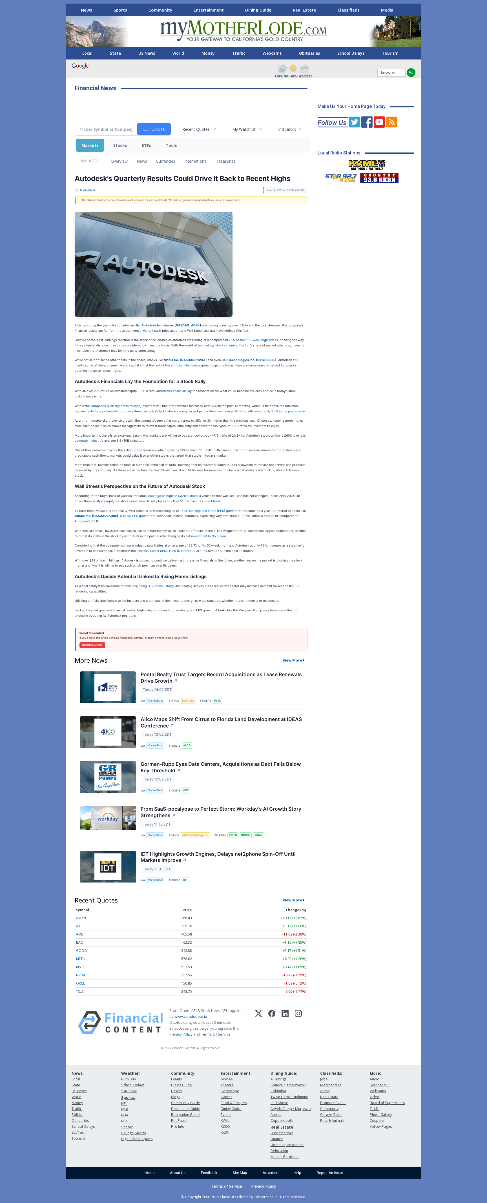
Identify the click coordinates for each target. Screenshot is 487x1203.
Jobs (323, 1079)
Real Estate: (283, 1127)
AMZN (233, 835)
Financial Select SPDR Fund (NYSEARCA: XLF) (170, 551)
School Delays (350, 53)
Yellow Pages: (381, 1126)
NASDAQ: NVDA (193, 360)
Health (176, 1091)
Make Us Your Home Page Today (352, 106)
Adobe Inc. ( (84, 516)
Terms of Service (226, 1186)
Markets (90, 145)
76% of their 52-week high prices (253, 340)
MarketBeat (155, 700)
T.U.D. (374, 1108)
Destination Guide (185, 1108)
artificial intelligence (185, 365)
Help (297, 1173)
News (86, 10)
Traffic (238, 53)
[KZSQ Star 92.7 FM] (338, 176)
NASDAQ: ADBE (105, 516)
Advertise (270, 1173)
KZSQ (225, 1126)
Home (149, 1173)
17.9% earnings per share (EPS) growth (208, 511)
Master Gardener (285, 1156)
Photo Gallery (381, 1114)
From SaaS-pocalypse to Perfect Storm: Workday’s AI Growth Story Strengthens (221, 812)
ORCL (80, 983)
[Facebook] (272, 1023)
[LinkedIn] (285, 1023)
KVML (225, 1120)
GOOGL (245, 835)
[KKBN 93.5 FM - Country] (379, 176)
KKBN (225, 1132)
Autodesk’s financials (171, 391)
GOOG (81, 950)
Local (87, 53)
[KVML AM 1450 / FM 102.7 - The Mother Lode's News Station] (367, 163)
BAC (79, 942)
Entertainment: (236, 1073)
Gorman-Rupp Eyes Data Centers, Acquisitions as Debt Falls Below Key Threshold (221, 767)
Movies (227, 1079)
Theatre (227, 1085)
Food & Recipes (234, 1102)
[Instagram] (298, 1023)
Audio (374, 1079)
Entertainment (209, 10)
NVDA (80, 975)
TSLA (80, 991)
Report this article (92, 644)
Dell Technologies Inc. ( (239, 360)
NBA (124, 1115)
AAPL (80, 926)
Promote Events (333, 1102)
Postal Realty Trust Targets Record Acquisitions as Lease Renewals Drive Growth (221, 677)
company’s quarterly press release (115, 406)
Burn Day (128, 1079)
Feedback (209, 1173)
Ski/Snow (129, 1091)
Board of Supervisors (387, 1102)
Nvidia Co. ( (172, 360)
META (80, 958)
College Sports (133, 1133)
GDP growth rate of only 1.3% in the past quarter (270, 411)
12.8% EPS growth (136, 516)
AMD (80, 934)
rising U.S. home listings (157, 586)
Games (226, 1096)
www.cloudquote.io (190, 1016)
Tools (171, 145)
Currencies (165, 161)
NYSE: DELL (266, 360)
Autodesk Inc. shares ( (158, 325)
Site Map (240, 1173)
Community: (183, 1073)
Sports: (128, 1097)
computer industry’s (89, 441)
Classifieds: (331, 1073)
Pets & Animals (332, 1120)
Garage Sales (331, 1114)
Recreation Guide (185, 1114)
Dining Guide (258, 10)
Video (374, 1096)
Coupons (377, 1120)
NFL (124, 1103)
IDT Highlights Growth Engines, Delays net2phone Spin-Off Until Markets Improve (218, 857)
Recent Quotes (196, 129)
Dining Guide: (284, 1073)
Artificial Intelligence (195, 835)
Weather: (130, 1073)
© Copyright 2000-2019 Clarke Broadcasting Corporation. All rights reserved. (243, 1197)
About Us (177, 1173)
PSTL (217, 700)
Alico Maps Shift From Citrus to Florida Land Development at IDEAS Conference (221, 722)
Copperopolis (282, 1120)
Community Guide (185, 1102)
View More (292, 660)
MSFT (80, 967)
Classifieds (349, 10)
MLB (124, 1109)
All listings (278, 1079)
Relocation (279, 1150)
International (195, 161)
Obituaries (309, 53)
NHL (124, 1121)
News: (78, 1073)
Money (208, 53)
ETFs (146, 145)
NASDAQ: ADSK (188, 325)
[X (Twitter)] (258, 1023)
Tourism (390, 53)
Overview (119, 161)
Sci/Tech (79, 1132)
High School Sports (136, 1138)
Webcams (272, 53)
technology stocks (211, 345)
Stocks (120, 145)
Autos (324, 1091)
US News (146, 53)
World (178, 53)
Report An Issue (330, 1173)
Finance (277, 1138)
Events (176, 1079)
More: (375, 1073)
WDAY (258, 835)
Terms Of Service (216, 1034)
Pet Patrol (179, 1120)
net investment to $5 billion (206, 536)
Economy (188, 700)
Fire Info (177, 1126)
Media (387, 10)
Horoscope (230, 1091)
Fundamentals (282, 1133)
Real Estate (304, 10)
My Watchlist (244, 129)
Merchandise (331, 1085)
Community (160, 10)
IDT (185, 879)
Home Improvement (287, 1144)
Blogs (175, 1096)
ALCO (187, 745)
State (115, 53)
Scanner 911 (380, 1085)
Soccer (127, 1127)
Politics (77, 1114)
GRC (186, 790)
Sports (120, 10)
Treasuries (226, 161)
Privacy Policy (180, 1034)
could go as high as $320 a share (173, 496)
